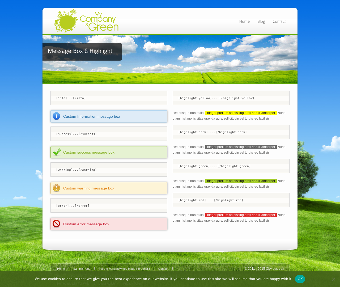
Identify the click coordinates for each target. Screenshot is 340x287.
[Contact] (279, 20)
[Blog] (261, 20)
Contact (163, 268)
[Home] (244, 20)
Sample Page (81, 268)
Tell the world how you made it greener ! (124, 268)
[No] (333, 279)
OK (300, 279)
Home (61, 268)
